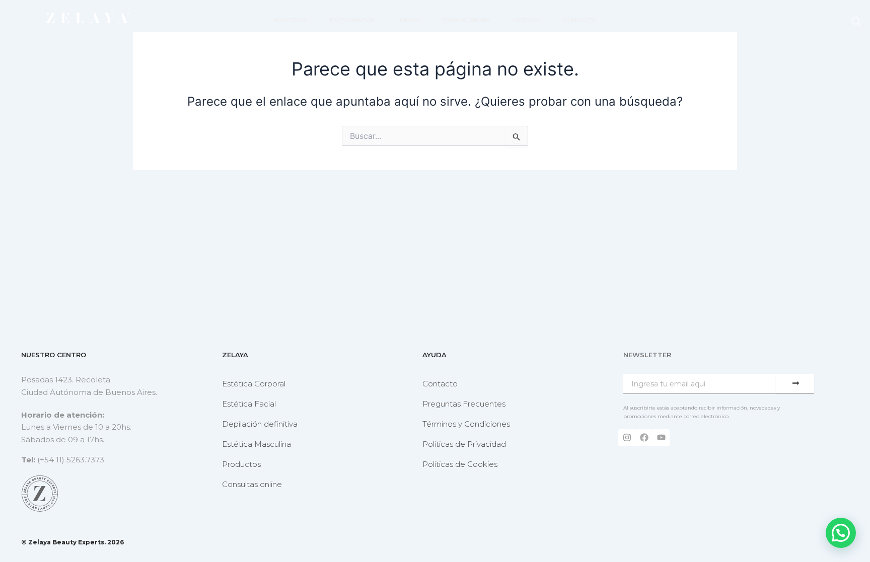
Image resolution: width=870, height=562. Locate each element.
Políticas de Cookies (459, 464)
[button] (856, 21)
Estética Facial (249, 404)
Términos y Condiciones (466, 424)
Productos (241, 464)
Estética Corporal (253, 383)
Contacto (440, 383)
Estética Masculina (256, 444)
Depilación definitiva (260, 424)
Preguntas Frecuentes (463, 404)
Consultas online (252, 484)
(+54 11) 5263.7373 (70, 459)
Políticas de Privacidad (464, 444)
